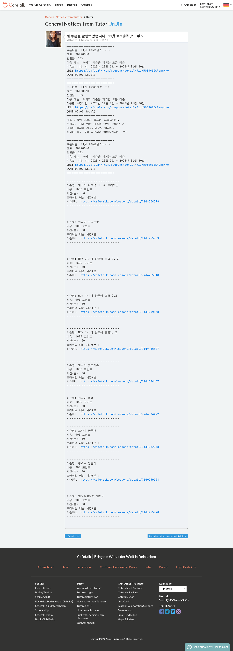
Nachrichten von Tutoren (91, 601)
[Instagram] (178, 611)
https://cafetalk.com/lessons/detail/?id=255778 (120, 512)
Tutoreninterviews (87, 596)
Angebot (86, 4)
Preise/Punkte (43, 592)
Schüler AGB (42, 596)
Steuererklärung (86, 622)
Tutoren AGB (84, 605)
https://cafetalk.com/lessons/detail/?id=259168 (120, 312)
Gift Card (123, 601)
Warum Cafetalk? (40, 4)
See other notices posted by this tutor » (167, 536)
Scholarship (42, 610)
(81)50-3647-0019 (175, 600)
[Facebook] (161, 611)
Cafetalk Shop (126, 596)
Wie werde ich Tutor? (89, 587)
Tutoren (71, 4)
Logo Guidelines (186, 567)
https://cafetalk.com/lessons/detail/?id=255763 (120, 238)
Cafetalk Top (42, 587)
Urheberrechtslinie (88, 610)
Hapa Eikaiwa (126, 619)
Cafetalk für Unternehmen (50, 605)
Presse (163, 567)
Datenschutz (125, 610)
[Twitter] (167, 611)
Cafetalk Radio (44, 614)
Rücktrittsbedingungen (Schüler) (54, 601)
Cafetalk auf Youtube (130, 587)
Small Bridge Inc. (127, 614)
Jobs (148, 567)
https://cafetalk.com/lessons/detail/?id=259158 (120, 479)
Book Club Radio (45, 619)
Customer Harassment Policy (118, 567)
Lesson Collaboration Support (135, 605)
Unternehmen (45, 567)
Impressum (84, 567)
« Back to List (72, 536)
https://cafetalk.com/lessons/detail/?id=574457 (120, 381)
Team (65, 567)
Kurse (59, 4)
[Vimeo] (173, 611)
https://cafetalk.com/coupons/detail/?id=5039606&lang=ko (122, 70)
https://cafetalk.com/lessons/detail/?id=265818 (120, 275)
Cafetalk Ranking (128, 592)
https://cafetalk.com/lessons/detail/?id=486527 (120, 348)
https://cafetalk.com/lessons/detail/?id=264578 (120, 201)
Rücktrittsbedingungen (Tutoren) (90, 616)
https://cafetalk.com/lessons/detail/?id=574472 (120, 414)
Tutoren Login (85, 592)
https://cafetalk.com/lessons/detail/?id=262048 (120, 447)
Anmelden (189, 4)
